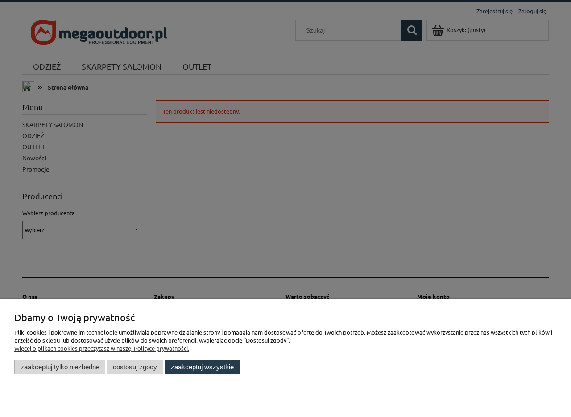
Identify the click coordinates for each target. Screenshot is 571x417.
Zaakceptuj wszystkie (202, 367)
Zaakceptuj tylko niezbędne (60, 367)
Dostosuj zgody (135, 367)
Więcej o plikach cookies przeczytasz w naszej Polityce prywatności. (101, 348)
